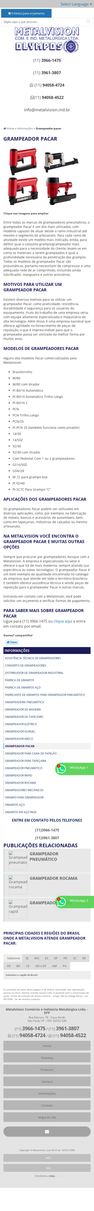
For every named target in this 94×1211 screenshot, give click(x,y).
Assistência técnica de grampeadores (33, 658)
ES (46, 958)
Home (47, 1046)
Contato (47, 1105)
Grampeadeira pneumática (24, 702)
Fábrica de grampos (19, 680)
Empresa (47, 1058)
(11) (47, 60)
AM (54, 966)
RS (84, 958)
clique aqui (63, 621)
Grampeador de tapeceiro (24, 717)
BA (18, 966)
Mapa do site (47, 1117)
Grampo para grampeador (24, 797)
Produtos (47, 1070)
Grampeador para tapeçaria (25, 761)
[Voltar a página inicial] (47, 33)
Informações (17, 650)
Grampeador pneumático (23, 768)
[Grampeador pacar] (23, 161)
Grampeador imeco (19, 739)
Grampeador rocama (20, 783)
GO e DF (40, 966)
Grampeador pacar (19, 746)
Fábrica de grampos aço (23, 687)
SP (55, 958)
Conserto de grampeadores (25, 665)
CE (27, 966)
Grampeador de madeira (23, 709)
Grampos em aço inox (21, 812)
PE (8, 966)
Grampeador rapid (18, 775)
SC (74, 958)
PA (64, 966)
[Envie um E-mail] (47, 1131)
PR (65, 958)
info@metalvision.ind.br (47, 109)
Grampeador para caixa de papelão (31, 753)
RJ (27, 958)
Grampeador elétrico (21, 724)
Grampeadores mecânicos (24, 790)
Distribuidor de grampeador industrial (34, 673)
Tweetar (12, 642)
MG (36, 958)
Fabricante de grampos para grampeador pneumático (45, 695)
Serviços (47, 1082)
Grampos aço (15, 805)
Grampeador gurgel (20, 731)
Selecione (13, 958)
